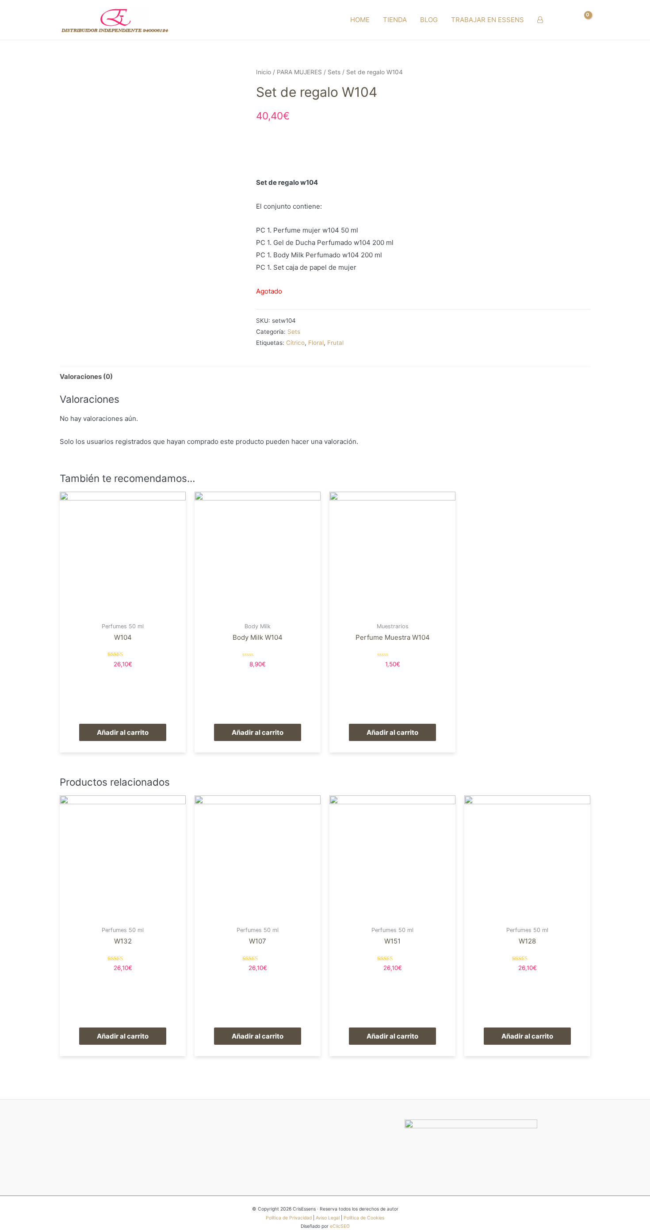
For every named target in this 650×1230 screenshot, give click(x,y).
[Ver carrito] (583, 20)
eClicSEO (340, 1226)
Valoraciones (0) (86, 376)
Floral (316, 342)
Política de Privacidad (289, 1218)
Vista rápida (122, 610)
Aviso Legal (328, 1218)
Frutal (335, 342)
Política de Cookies (364, 1218)
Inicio (263, 72)
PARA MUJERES (299, 72)
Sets (334, 72)
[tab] (86, 376)
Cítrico (295, 342)
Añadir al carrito (123, 732)
